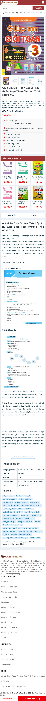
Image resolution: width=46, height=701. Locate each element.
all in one (37, 522)
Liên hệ (3, 637)
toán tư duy (29, 509)
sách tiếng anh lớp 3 (31, 528)
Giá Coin (3, 695)
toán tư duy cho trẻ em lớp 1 (32, 505)
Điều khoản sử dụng (9, 592)
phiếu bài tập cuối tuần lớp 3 (31, 515)
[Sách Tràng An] (11, 556)
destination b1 (8, 502)
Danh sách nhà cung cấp (10, 612)
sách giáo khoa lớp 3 (32, 512)
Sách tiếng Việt (13, 13)
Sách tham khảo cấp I (39, 13)
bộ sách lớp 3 (29, 518)
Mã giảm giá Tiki (7, 622)
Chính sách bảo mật (9, 587)
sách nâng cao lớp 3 (26, 531)
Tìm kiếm (38, 8)
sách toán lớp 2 (35, 538)
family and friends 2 (21, 502)
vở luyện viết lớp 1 (9, 522)
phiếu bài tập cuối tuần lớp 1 (13, 512)
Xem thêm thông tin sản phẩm (23, 457)
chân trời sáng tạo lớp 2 (11, 515)
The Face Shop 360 (24, 693)
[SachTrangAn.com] (12, 3)
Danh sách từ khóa (8, 617)
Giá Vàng (35, 693)
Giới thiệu (11, 215)
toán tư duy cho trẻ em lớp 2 (13, 509)
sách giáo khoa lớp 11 (25, 522)
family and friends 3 (26, 499)
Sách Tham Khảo (25, 13)
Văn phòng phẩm (7, 659)
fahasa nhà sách (8, 496)
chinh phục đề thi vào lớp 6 (12, 528)
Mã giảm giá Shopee (9, 632)
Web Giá (42, 693)
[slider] (6, 81)
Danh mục (5, 602)
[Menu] (43, 2)
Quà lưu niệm (6, 664)
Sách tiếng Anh (7, 654)
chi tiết (34, 215)
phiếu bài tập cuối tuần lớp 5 (13, 518)
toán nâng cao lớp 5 (10, 531)
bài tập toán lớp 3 (21, 538)
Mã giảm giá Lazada (9, 627)
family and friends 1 (23, 496)
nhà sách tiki (34, 502)
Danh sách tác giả (8, 607)
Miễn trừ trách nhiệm (9, 597)
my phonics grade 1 (10, 499)
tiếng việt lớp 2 (8, 538)
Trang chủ (4, 13)
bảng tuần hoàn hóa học (11, 505)
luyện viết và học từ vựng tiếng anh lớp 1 (17, 534)
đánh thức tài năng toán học (13, 525)
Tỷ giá (14, 693)
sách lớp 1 (38, 531)
